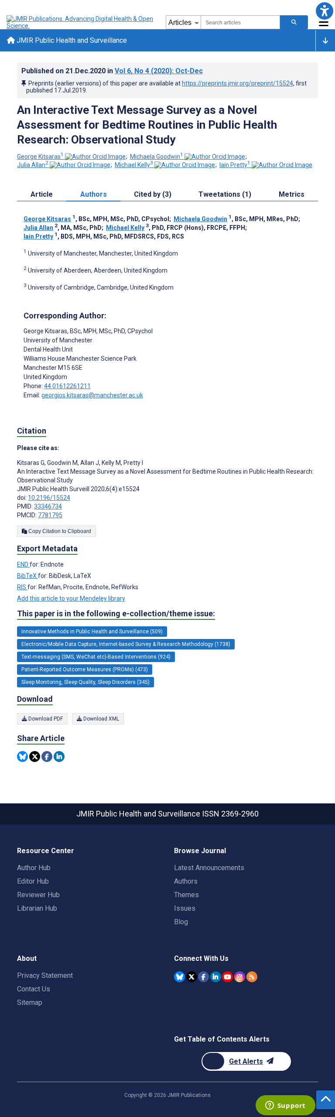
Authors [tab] (93, 194)
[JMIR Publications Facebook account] (203, 976)
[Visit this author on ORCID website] (95, 156)
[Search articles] (294, 22)
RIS (22, 587)
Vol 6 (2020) (159, 71)
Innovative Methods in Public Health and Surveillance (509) (92, 632)
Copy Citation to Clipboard (59, 531)
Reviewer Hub (38, 895)
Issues (184, 908)
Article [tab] (42, 194)
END (23, 564)
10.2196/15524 (49, 497)
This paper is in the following (116, 613)
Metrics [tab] (291, 194)
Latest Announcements (209, 868)
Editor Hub (33, 881)
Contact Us (33, 989)
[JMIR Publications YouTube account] (227, 976)
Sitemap (29, 1002)
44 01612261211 (67, 386)
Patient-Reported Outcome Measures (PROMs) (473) (84, 669)
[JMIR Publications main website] (81, 22)
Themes (186, 895)
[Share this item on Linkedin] (59, 756)
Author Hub (34, 868)
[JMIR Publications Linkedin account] (215, 976)
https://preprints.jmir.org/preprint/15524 (237, 83)
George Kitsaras (40, 156)
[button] (324, 10)
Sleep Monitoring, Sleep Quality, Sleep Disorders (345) (85, 682)
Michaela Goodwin (156, 156)
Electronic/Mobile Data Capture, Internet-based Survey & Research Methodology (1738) (125, 644)
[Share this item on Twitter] (34, 756)
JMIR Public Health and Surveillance (71, 40)
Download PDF (45, 719)
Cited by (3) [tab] (152, 194)
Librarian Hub (37, 908)
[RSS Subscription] (251, 976)
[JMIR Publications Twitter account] (191, 976)
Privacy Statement (45, 975)
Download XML (100, 719)
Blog (181, 922)
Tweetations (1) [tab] (224, 194)
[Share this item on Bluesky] (22, 756)
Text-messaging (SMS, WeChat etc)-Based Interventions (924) (96, 657)
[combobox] (240, 22)
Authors (186, 881)
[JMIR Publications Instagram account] (239, 976)
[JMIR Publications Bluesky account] (179, 976)
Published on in (112, 71)
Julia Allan (32, 164)
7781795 (50, 515)
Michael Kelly (134, 164)
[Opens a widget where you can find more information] (285, 1106)
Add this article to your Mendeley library (71, 598)
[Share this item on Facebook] (46, 756)
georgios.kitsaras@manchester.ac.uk (92, 395)
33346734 (48, 506)
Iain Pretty (234, 164)
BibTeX (27, 575)
